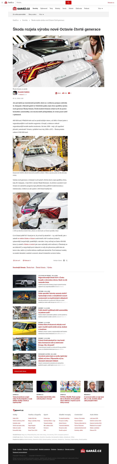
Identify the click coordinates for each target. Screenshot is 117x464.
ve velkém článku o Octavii (26, 238)
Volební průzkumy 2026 (18, 420)
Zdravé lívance (62, 423)
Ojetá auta (79, 8)
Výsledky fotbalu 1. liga (49, 420)
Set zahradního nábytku (57, 437)
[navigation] (2, 2)
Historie (71, 8)
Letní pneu (54, 439)
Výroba (49, 267)
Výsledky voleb (16, 423)
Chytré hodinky (74, 439)
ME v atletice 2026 (48, 425)
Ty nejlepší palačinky (64, 418)
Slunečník (42, 437)
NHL (45, 430)
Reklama (53, 449)
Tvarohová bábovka (64, 425)
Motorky (57, 8)
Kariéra (19, 449)
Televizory (67, 439)
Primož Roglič (31, 428)
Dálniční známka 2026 (95, 420)
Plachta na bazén (28, 437)
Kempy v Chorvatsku (79, 418)
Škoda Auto (30, 267)
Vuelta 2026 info (32, 418)
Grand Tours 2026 (32, 430)
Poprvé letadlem (78, 420)
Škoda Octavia (40, 267)
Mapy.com (24, 434)
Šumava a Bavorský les (80, 423)
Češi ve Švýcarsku (79, 425)
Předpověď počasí (31, 434)
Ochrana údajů (33, 449)
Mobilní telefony (28, 439)
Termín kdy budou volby (19, 425)
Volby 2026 (15, 418)
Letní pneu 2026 (94, 418)
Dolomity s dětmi (78, 430)
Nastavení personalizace (20, 452)
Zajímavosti (43, 8)
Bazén (21, 437)
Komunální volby (17, 430)
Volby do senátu (17, 428)
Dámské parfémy (47, 439)
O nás (14, 449)
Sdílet (65, 93)
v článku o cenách (29, 244)
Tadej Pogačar (31, 425)
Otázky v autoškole (94, 428)
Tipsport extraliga (48, 423)
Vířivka (72, 437)
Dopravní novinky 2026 (95, 423)
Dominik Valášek (23, 92)
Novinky (35, 8)
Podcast (86, 8)
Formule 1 (46, 428)
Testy (51, 8)
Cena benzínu (50, 434)
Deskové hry (61, 439)
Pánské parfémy (83, 439)
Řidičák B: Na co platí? (95, 425)
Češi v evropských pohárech (61, 434)
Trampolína (36, 437)
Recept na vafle (63, 428)
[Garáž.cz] (21, 8)
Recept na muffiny (63, 420)
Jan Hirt (30, 423)
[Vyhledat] (68, 2)
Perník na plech (63, 430)
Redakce (25, 449)
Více (99, 8)
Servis (64, 8)
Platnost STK (93, 430)
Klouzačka (48, 437)
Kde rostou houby (41, 434)
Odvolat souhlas (69, 449)
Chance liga (47, 418)
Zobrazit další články (20, 371)
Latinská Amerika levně (80, 428)
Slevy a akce (32, 14)
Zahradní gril (67, 437)
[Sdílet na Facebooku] (64, 260)
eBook (59, 93)
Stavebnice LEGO (37, 439)
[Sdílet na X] (67, 260)
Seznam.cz (111, 2)
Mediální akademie (44, 449)
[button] (58, 61)
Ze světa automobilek (19, 14)
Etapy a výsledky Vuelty (34, 420)
